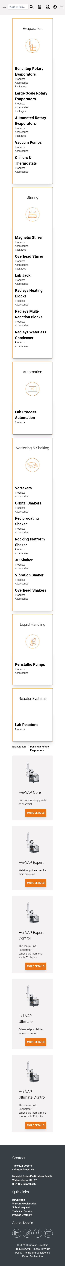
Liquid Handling (32, 624)
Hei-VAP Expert (31, 862)
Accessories (21, 82)
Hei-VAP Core (30, 792)
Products (20, 78)
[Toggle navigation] (62, 7)
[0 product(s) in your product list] (39, 7)
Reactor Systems (33, 698)
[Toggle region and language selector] (55, 7)
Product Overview (22, 1214)
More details (35, 812)
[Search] (31, 7)
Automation (32, 372)
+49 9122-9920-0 (22, 1165)
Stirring (32, 197)
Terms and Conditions (36, 1252)
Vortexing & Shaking (32, 448)
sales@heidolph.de (23, 1169)
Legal (37, 1248)
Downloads (18, 1199)
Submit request (21, 1207)
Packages (20, 86)
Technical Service (22, 1211)
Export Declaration (32, 1256)
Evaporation (32, 28)
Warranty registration (24, 1203)
